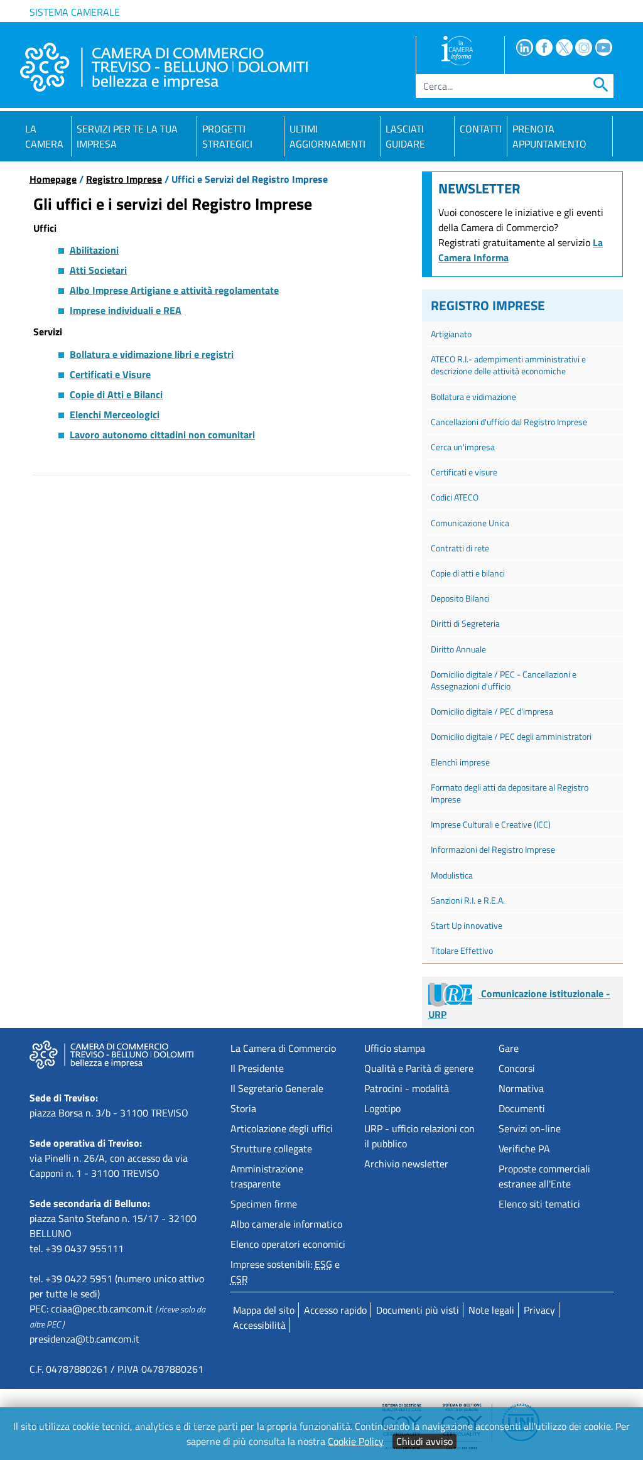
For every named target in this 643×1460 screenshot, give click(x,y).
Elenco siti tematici (539, 1203)
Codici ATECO (454, 497)
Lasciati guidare (405, 136)
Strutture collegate (271, 1148)
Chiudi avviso (424, 1441)
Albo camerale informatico (286, 1223)
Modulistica (452, 875)
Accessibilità (259, 1325)
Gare (509, 1048)
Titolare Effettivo (462, 950)
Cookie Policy (356, 1441)
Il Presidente (257, 1068)
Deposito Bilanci (460, 598)
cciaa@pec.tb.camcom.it (102, 1308)
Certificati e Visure (110, 374)
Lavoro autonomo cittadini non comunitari (162, 434)
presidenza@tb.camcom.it (84, 1338)
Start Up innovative (466, 925)
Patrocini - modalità (406, 1088)
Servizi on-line (530, 1128)
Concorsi (517, 1068)
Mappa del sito (263, 1309)
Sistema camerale (75, 11)
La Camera (44, 136)
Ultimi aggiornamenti (327, 136)
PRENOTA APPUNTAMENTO (549, 136)
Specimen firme (263, 1203)
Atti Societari (98, 270)
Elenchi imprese (460, 762)
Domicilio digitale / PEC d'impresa (492, 711)
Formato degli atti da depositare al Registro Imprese (509, 793)
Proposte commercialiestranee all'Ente (544, 1176)
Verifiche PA (524, 1148)
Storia (243, 1108)
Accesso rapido (335, 1309)
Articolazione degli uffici (281, 1128)
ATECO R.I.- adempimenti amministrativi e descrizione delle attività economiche (508, 364)
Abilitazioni (94, 249)
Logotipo (382, 1108)
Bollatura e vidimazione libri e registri (152, 354)
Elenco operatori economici (287, 1244)
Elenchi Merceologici (114, 414)
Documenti (522, 1108)
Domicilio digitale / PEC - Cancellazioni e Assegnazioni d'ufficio (503, 680)
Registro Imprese (124, 179)
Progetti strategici (227, 136)
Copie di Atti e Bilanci (116, 394)
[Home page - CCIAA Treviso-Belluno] (164, 67)
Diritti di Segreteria (465, 623)
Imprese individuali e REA (125, 310)
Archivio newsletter (406, 1163)
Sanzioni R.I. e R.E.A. (468, 900)
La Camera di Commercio (283, 1048)
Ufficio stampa (394, 1048)
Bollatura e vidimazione (473, 396)
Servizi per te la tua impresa (127, 136)
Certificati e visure (464, 472)
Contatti (481, 128)
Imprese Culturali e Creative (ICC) (491, 824)
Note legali (491, 1309)
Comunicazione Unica (470, 522)
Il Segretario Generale (276, 1088)
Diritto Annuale (458, 649)
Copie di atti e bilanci (468, 573)
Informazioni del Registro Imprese (493, 849)
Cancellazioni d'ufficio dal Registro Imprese (509, 421)
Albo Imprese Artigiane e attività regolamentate (174, 290)
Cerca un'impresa (463, 446)
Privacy (539, 1309)
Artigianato (451, 333)
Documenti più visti (417, 1309)
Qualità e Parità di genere (418, 1068)
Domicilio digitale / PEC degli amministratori (511, 736)
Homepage (53, 179)
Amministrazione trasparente (266, 1176)
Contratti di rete (460, 547)
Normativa (521, 1088)
